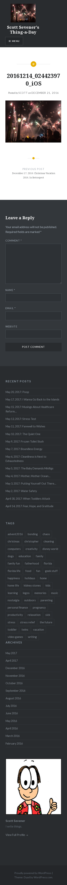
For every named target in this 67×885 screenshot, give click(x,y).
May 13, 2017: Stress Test (21, 418)
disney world (50, 548)
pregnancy (39, 607)
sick (47, 614)
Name (10, 290)
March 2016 (13, 735)
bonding (33, 534)
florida (48, 563)
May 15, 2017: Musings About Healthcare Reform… (30, 409)
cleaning (49, 541)
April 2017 (12, 660)
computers (14, 548)
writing (32, 636)
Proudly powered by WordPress (32, 873)
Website (11, 326)
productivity (15, 614)
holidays (30, 578)
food (28, 571)
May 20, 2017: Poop (17, 392)
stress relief (27, 622)
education (25, 556)
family (39, 556)
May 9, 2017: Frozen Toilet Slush (25, 441)
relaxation (34, 614)
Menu (16, 41)
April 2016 (12, 728)
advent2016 (15, 534)
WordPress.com (43, 877)
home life (13, 585)
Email (10, 308)
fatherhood (32, 563)
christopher (31, 541)
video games (15, 636)
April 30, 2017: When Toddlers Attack (28, 498)
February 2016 (14, 743)
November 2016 (15, 675)
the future (46, 622)
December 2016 (15, 668)
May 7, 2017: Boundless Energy (24, 449)
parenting (47, 600)
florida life (14, 571)
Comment (13, 240)
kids (48, 585)
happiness (14, 578)
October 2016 (14, 683)
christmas (14, 541)
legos (26, 593)
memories (40, 593)
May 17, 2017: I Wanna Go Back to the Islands (32, 399)
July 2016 (11, 705)
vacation (38, 629)
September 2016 (15, 690)
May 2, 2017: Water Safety (21, 491)
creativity (31, 548)
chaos (46, 534)
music (54, 593)
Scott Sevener (15, 820)
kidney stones (32, 585)
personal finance (18, 607)
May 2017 (11, 653)
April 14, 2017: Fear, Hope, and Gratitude (29, 506)
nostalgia (13, 600)
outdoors (30, 600)
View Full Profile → (17, 834)
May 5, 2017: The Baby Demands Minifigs (29, 468)
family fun (14, 563)
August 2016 (13, 698)
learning (13, 593)
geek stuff (51, 571)
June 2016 (12, 713)
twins (25, 629)
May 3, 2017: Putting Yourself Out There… (31, 483)
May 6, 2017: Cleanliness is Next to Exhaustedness (26, 458)
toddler (12, 629)
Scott (23, 92)
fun (38, 571)
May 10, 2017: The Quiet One (23, 434)
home (43, 578)
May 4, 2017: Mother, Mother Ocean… (28, 476)
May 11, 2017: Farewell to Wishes (25, 426)
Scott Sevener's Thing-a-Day (23, 29)
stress (11, 622)
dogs (11, 556)
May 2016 (11, 720)
